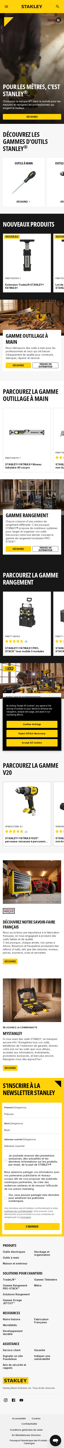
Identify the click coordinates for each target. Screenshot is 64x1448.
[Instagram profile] (6, 1400)
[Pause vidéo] (58, 20)
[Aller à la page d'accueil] (32, 6)
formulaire (25, 1217)
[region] (32, 186)
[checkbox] (5, 1160)
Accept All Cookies (32, 742)
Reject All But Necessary (32, 733)
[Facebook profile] (13, 1400)
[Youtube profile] (21, 1400)
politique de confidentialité (18, 1211)
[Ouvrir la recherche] (57, 6)
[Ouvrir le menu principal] (6, 6)
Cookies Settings (32, 724)
